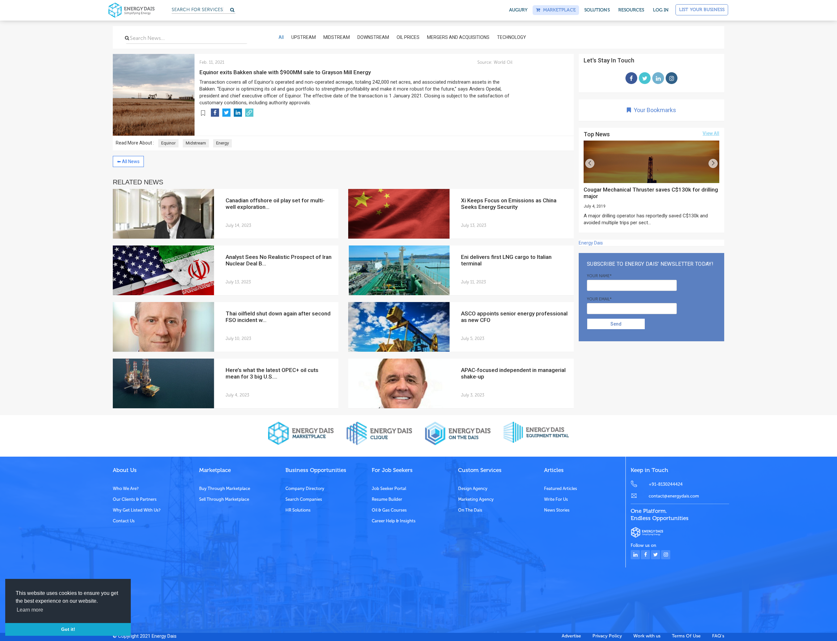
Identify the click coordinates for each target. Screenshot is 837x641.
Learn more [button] (30, 610)
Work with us (646, 636)
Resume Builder (387, 499)
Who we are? (126, 488)
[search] (127, 38)
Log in (661, 10)
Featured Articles (560, 488)
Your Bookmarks (653, 110)
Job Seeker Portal (389, 488)
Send (616, 324)
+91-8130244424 (666, 484)
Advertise (571, 636)
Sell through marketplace (224, 499)
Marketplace (557, 10)
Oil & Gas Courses (389, 510)
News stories (557, 510)
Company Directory (304, 488)
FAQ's (718, 636)
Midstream (196, 143)
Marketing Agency (476, 499)
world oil (502, 62)
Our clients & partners (135, 499)
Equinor (168, 143)
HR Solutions (298, 510)
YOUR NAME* (599, 276)
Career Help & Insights (394, 520)
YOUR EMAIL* (599, 299)
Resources (631, 10)
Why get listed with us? (137, 510)
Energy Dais (591, 242)
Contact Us (124, 520)
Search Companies (303, 499)
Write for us (556, 499)
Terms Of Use (686, 636)
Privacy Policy (607, 636)
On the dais (470, 510)
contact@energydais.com (674, 496)
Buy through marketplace (224, 488)
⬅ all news (128, 161)
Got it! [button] (68, 629)
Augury (518, 10)
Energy (222, 143)
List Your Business (702, 9)
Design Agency (472, 488)
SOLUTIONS (597, 10)
